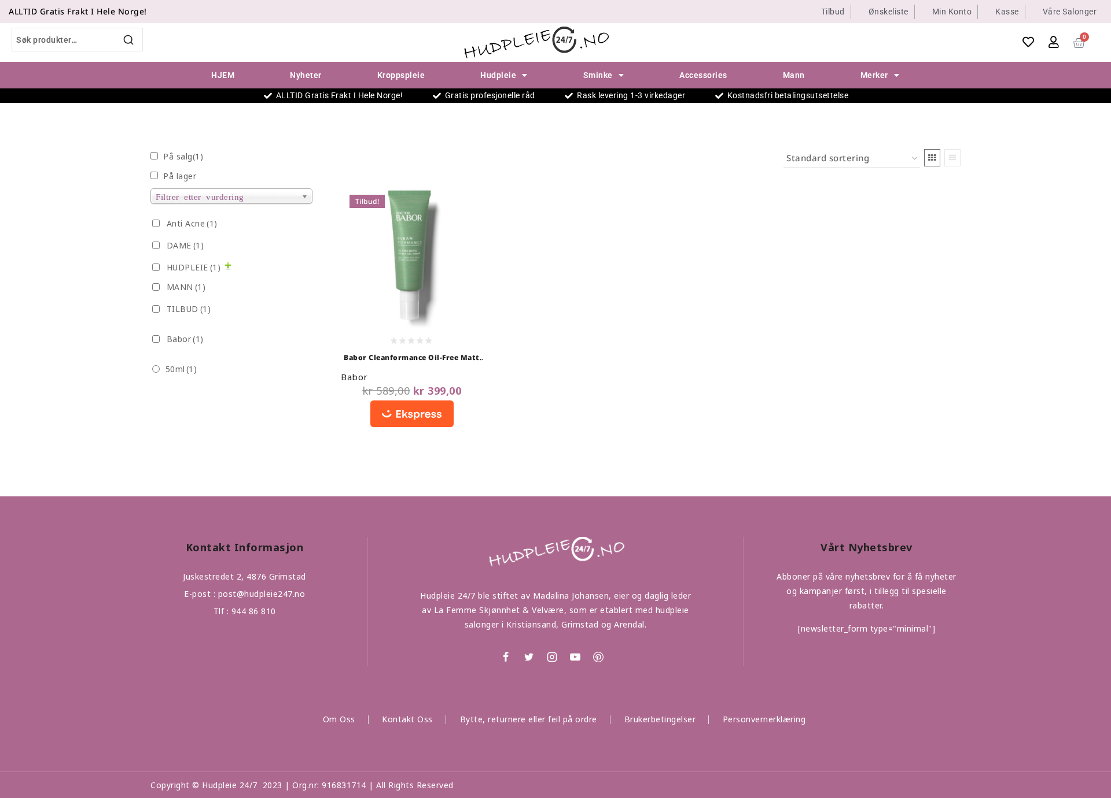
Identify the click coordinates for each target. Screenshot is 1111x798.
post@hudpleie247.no (262, 593)
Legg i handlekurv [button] (431, 223)
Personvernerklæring (764, 719)
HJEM (222, 75)
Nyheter (306, 75)
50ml (181, 368)
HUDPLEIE (194, 267)
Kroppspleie (401, 75)
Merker (874, 75)
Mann (794, 75)
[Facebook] (506, 657)
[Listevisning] (952, 157)
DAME (185, 245)
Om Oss (339, 719)
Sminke (598, 75)
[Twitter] (529, 657)
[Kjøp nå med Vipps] (412, 415)
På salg (183, 156)
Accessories (703, 75)
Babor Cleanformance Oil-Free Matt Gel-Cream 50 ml (412, 358)
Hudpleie (498, 75)
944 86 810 (253, 611)
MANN (186, 286)
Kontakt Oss (407, 719)
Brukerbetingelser (660, 719)
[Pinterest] (598, 657)
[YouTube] (575, 657)
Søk (129, 39)
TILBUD (189, 308)
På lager (179, 175)
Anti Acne (192, 223)
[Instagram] (552, 657)
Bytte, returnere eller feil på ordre (528, 719)
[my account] (1054, 42)
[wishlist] (1029, 42)
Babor (354, 377)
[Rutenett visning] (932, 157)
